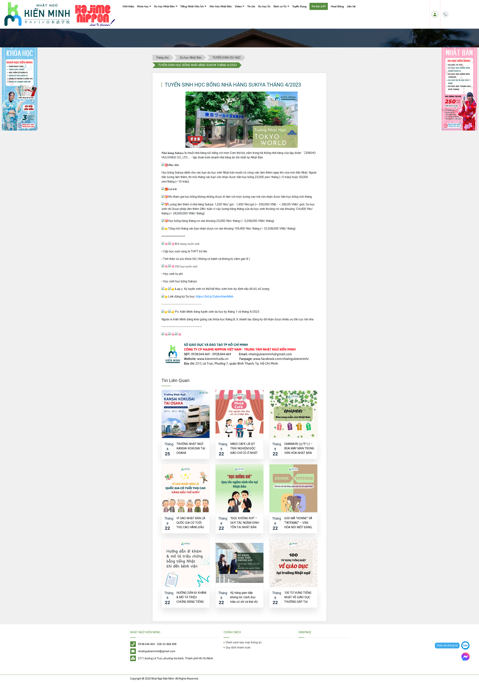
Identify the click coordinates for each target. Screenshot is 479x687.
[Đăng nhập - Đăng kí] (435, 14)
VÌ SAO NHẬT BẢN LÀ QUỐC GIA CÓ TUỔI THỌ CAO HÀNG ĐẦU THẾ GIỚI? (190, 522)
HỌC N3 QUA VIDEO (245, 21)
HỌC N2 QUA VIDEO (245, 14)
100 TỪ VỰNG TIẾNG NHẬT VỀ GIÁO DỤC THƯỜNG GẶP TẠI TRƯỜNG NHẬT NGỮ (297, 597)
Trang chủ (162, 57)
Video (238, 6)
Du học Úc (264, 6)
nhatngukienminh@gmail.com (157, 651)
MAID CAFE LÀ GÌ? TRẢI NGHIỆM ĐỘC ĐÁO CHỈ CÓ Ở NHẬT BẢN (244, 448)
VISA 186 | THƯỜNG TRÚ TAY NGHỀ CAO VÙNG (299, 14)
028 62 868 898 (167, 644)
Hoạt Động (337, 6)
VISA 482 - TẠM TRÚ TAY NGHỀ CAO (292, 21)
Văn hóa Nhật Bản (220, 6)
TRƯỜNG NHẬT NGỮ (165, 14)
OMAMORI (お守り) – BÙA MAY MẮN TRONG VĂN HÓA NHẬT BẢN (299, 448)
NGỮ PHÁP (185, 21)
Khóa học (143, 6)
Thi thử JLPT (319, 6)
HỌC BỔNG (159, 21)
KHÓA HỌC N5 (144, 14)
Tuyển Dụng (299, 6)
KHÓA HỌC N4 (144, 21)
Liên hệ (351, 6)
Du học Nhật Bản (164, 6)
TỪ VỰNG (184, 14)
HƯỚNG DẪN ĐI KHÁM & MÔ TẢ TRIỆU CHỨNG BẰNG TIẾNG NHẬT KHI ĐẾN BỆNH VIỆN (191, 597)
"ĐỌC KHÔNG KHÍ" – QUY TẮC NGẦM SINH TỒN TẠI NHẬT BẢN (244, 522)
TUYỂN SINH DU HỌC (227, 57)
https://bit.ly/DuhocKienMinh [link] (214, 296)
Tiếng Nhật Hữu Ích (192, 6)
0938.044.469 (146, 644)
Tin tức (251, 6)
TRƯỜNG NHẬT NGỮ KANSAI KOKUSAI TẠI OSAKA (190, 448)
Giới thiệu (128, 6)
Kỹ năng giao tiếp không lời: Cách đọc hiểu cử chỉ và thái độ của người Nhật (244, 597)
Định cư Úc (280, 6)
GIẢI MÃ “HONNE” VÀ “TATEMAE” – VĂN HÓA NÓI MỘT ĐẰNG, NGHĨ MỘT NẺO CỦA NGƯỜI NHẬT (298, 522)
